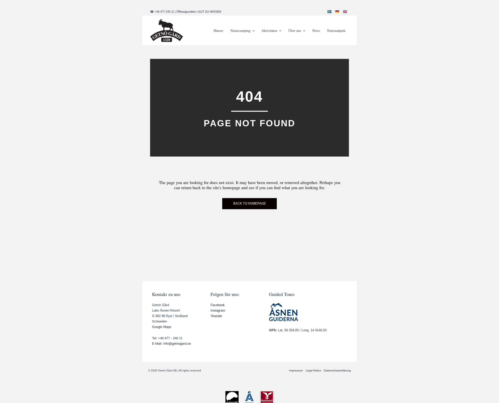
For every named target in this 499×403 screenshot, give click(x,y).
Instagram (218, 310)
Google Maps (161, 327)
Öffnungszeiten (186, 11)
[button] (252, 30)
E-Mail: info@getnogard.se (171, 343)
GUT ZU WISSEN (209, 11)
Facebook (218, 305)
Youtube (216, 316)
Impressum (296, 370)
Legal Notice (313, 370)
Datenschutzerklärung (337, 370)
